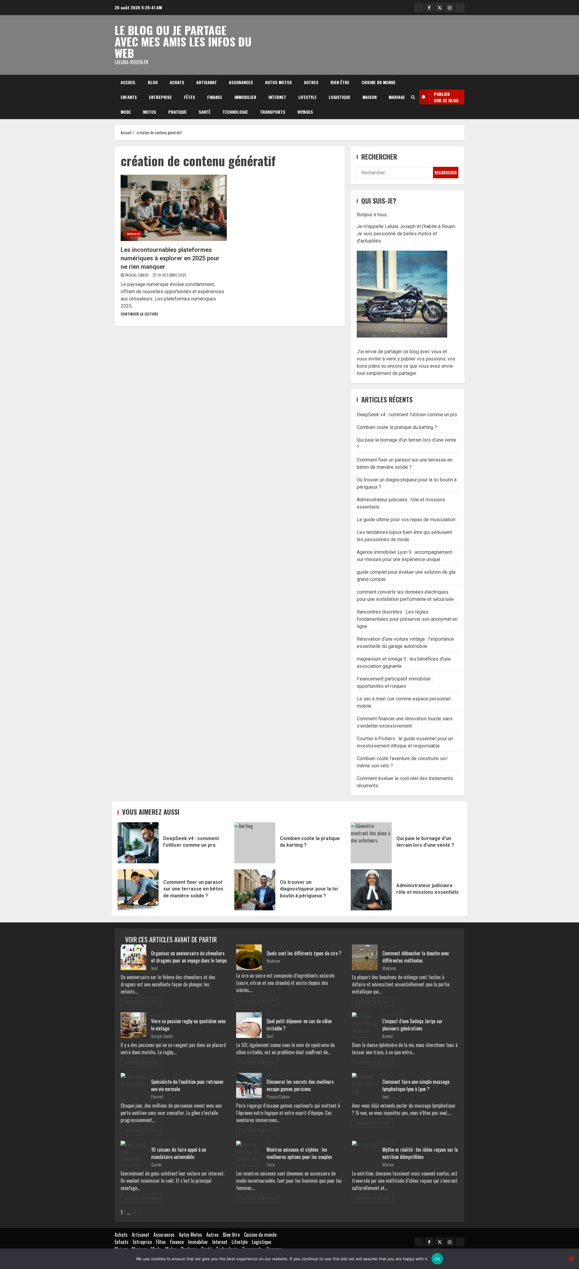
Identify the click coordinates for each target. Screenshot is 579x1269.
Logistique (339, 97)
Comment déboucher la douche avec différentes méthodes (415, 957)
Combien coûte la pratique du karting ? (397, 427)
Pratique (177, 112)
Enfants (129, 97)
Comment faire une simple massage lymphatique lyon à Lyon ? (415, 1085)
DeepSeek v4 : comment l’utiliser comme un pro (407, 414)
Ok (437, 1258)
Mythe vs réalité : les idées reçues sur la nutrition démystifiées (420, 1153)
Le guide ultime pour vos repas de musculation (406, 519)
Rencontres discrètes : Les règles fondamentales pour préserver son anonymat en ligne (407, 619)
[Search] (413, 97)
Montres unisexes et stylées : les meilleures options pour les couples (299, 1153)
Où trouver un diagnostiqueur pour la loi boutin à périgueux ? (254, 889)
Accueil (128, 82)
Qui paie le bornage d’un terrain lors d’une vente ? (371, 842)
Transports (272, 112)
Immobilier (245, 97)
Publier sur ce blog (446, 97)
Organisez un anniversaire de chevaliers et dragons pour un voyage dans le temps (189, 957)
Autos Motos (278, 82)
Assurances (241, 82)
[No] (571, 1259)
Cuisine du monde (379, 82)
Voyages (305, 112)
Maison (369, 97)
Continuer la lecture (139, 313)
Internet (277, 97)
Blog (153, 82)
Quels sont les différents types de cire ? (304, 953)
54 (133, 1212)
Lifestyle (307, 97)
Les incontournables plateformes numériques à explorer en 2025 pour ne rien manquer (174, 208)
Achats (177, 82)
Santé (204, 112)
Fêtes (189, 97)
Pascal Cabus (137, 275)
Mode (126, 112)
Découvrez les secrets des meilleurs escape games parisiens (300, 1085)
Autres (311, 82)
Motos (149, 112)
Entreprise (160, 97)
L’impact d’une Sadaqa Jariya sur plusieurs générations (412, 1024)
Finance (214, 97)
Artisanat (206, 82)
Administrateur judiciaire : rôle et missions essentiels (371, 889)
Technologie (235, 112)
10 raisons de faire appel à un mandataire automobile (178, 1153)
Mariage (397, 97)
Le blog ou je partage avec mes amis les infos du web (183, 41)
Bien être (340, 82)
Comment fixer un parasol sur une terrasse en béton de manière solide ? (138, 889)
